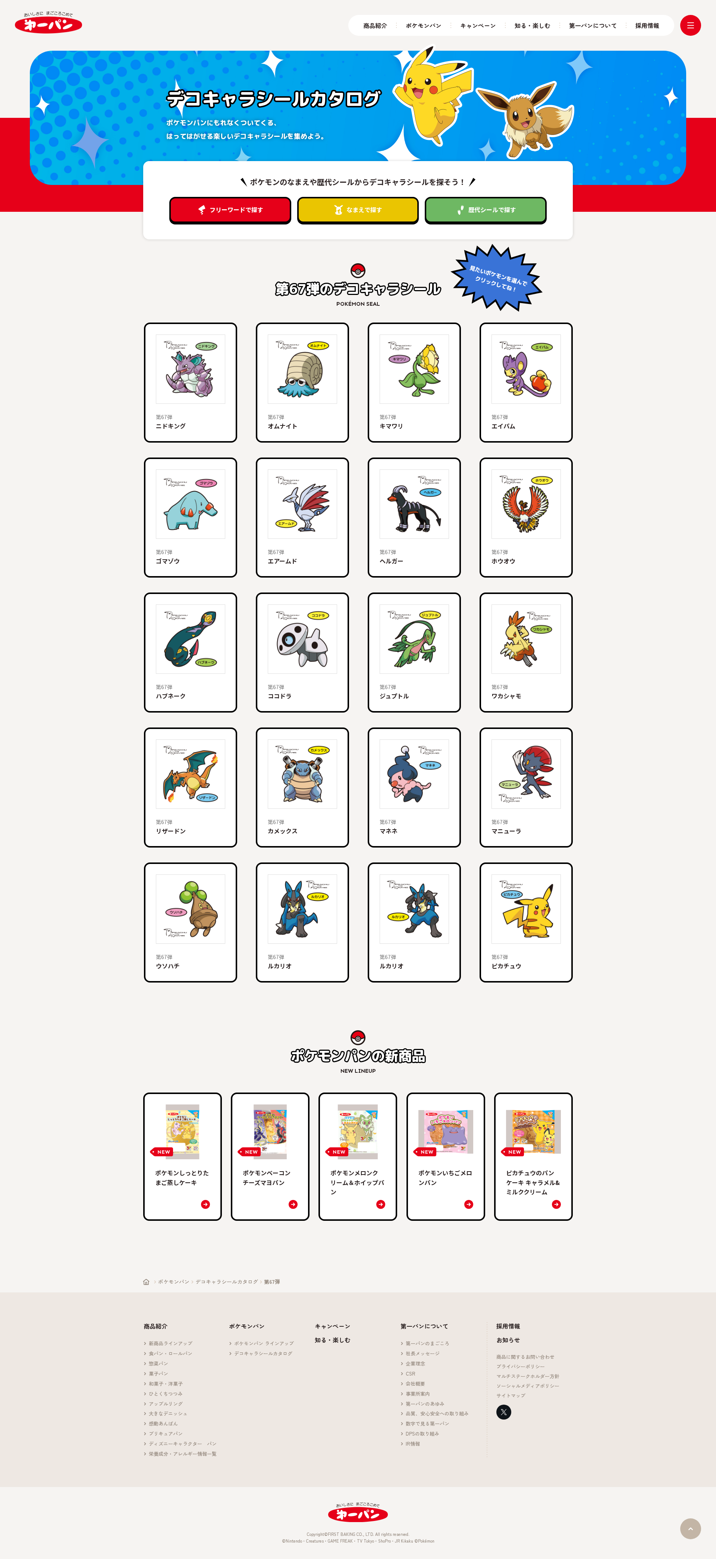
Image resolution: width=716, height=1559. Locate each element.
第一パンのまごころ (427, 1343)
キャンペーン (478, 25)
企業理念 (415, 1364)
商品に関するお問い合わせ (525, 1357)
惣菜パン (158, 1364)
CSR (410, 1374)
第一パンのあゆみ (425, 1404)
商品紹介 (375, 25)
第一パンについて (593, 25)
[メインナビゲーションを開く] (690, 25)
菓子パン (158, 1374)
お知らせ (508, 1339)
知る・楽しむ (532, 25)
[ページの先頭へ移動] (690, 1528)
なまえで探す (364, 209)
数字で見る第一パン (427, 1424)
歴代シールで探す (492, 209)
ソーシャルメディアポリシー (527, 1386)
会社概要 (415, 1384)
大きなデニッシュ (168, 1414)
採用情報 (647, 25)
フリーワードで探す (236, 209)
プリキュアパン (166, 1434)
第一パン (48, 22)
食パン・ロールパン (170, 1354)
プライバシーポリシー (520, 1367)
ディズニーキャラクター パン (183, 1444)
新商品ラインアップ (170, 1343)
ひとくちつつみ (166, 1394)
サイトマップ (510, 1396)
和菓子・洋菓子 (166, 1384)
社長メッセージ (423, 1354)
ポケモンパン (424, 25)
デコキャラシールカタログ (226, 1281)
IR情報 (413, 1444)
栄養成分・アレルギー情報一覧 (183, 1454)
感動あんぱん (163, 1424)
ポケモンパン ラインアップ (264, 1343)
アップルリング (166, 1404)
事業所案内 (418, 1394)
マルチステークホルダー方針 (527, 1376)
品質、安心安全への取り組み (437, 1414)
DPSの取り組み (422, 1434)
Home (146, 1281)
